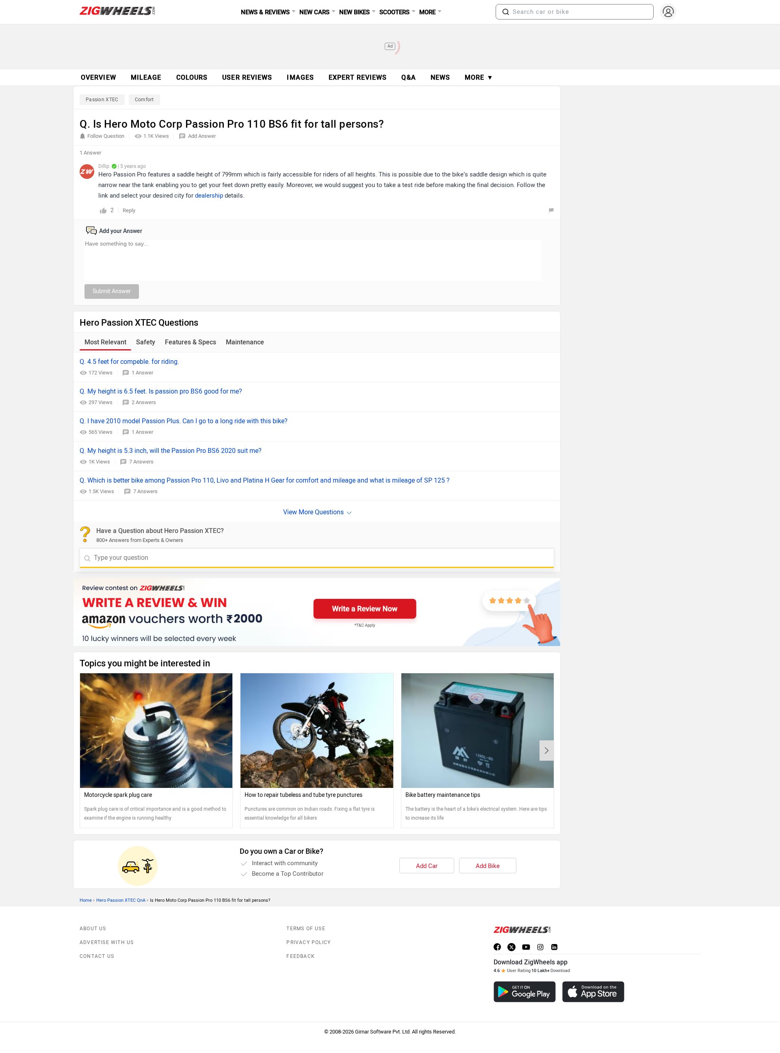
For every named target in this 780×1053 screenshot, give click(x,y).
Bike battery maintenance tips (442, 795)
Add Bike (488, 866)
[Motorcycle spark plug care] (156, 730)
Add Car (427, 866)
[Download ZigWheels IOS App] (593, 991)
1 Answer (142, 373)
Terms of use (305, 928)
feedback (300, 956)
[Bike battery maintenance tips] (477, 730)
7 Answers (141, 462)
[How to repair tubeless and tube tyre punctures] (316, 730)
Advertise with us (107, 942)
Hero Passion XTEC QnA (120, 900)
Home (86, 900)
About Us (93, 928)
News (440, 77)
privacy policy (308, 942)
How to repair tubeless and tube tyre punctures (303, 795)
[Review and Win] (317, 612)
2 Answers (144, 402)
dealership (209, 195)
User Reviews (247, 77)
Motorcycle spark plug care (118, 795)
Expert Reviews (358, 77)
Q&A (408, 77)
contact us (97, 956)
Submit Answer (112, 291)
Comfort (144, 99)
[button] (506, 12)
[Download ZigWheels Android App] (525, 991)
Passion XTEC (102, 99)
